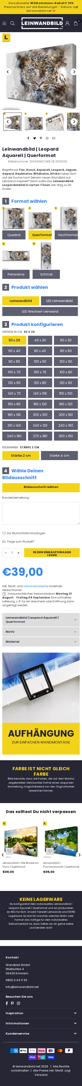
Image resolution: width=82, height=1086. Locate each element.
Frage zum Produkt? (20, 541)
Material (12, 642)
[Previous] (8, 71)
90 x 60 (14, 361)
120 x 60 (14, 383)
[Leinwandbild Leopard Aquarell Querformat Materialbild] (55, 122)
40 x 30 (40, 340)
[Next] (74, 71)
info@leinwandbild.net (22, 987)
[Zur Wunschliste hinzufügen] (9, 851)
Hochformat (68, 235)
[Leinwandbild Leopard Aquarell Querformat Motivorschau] (34, 122)
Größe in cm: (18, 332)
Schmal (46, 274)
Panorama (16, 274)
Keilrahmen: (20, 447)
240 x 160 (66, 425)
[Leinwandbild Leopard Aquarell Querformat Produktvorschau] (12, 121)
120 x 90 (66, 383)
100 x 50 (40, 361)
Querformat (42, 235)
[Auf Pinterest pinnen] (41, 138)
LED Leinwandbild (59, 301)
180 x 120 (65, 404)
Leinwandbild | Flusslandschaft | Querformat (61, 865)
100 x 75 (40, 372)
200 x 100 (40, 415)
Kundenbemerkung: (16, 498)
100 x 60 (66, 361)
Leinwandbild (21, 301)
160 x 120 (40, 404)
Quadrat (14, 235)
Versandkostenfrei (35, 586)
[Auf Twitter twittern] (34, 138)
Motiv (10, 632)
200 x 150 (66, 415)
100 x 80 (66, 372)
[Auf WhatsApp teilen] (47, 138)
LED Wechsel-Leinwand (40, 311)
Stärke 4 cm (59, 455)
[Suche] (12, 23)
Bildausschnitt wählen (41, 487)
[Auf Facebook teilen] (28, 138)
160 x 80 (14, 404)
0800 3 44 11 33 (16, 980)
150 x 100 (65, 393)
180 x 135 (14, 415)
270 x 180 (40, 436)
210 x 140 (14, 425)
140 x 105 (40, 393)
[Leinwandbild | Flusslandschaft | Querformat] (61, 839)
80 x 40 (40, 351)
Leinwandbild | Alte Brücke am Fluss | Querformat (21, 865)
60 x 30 (66, 340)
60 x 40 (14, 351)
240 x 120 (40, 425)
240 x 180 (14, 436)
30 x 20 (14, 340)
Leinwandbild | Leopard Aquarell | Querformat (32, 619)
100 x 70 (14, 372)
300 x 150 (66, 436)
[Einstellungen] (67, 23)
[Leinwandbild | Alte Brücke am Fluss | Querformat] (21, 839)
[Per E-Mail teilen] (54, 138)
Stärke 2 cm (21, 455)
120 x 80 (40, 383)
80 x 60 (66, 351)
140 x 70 (14, 393)
